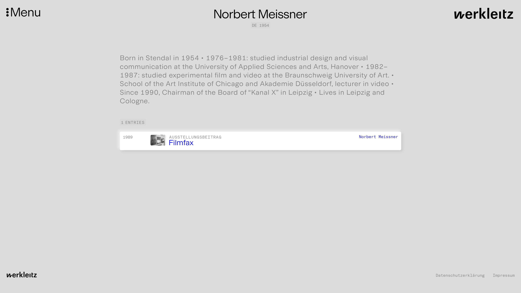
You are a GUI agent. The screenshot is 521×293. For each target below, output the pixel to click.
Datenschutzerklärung (460, 275)
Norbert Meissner (378, 136)
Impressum (504, 275)
